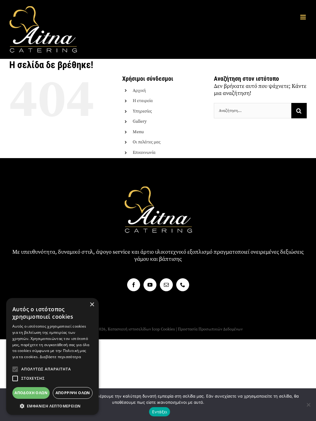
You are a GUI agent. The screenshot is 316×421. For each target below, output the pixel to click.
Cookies (168, 329)
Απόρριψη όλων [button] (73, 392)
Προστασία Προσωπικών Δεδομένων (210, 329)
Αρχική (139, 90)
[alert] (52, 356)
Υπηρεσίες (142, 111)
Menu (138, 132)
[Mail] (166, 284)
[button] (15, 369)
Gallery (140, 121)
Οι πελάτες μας (146, 142)
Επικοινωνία (144, 152)
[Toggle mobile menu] (303, 17)
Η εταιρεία (143, 101)
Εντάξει (159, 411)
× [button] (91, 304)
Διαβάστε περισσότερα (60, 356)
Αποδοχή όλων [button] (31, 392)
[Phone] (182, 284)
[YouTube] (149, 284)
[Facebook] (133, 284)
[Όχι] (308, 405)
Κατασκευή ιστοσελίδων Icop (134, 329)
